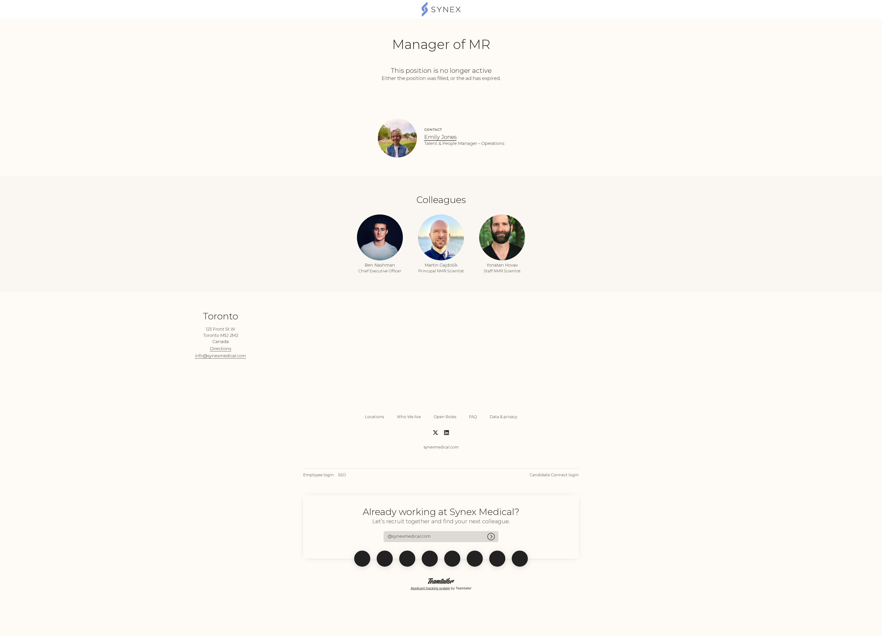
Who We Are (409, 417)
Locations (374, 417)
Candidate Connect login (554, 475)
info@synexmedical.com (220, 355)
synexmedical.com (441, 447)
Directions (220, 348)
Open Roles (445, 417)
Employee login (318, 475)
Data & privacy (503, 417)
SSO (342, 475)
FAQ (473, 417)
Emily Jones (440, 137)
